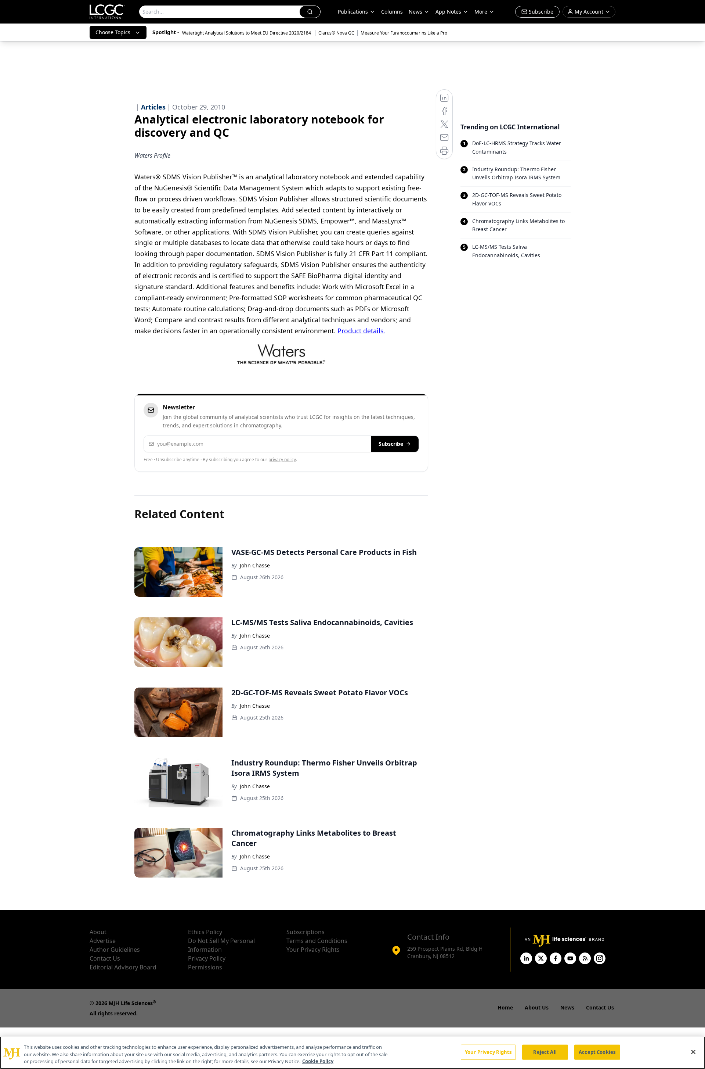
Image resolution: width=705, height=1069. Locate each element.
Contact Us (105, 958)
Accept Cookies (597, 1051)
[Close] (693, 1052)
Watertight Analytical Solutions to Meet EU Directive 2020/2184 (247, 33)
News (415, 11)
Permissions (205, 967)
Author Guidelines (115, 950)
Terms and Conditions (316, 941)
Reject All (544, 1051)
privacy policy (282, 459)
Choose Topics (112, 32)
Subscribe (391, 443)
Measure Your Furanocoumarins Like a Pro (404, 33)
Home (505, 1007)
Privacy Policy (206, 958)
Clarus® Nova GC (336, 33)
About (98, 932)
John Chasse (255, 565)
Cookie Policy (317, 1061)
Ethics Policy (205, 932)
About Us (537, 1007)
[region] (352, 1052)
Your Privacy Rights (313, 950)
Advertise (103, 941)
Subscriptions (305, 932)
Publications (353, 11)
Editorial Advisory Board (123, 967)
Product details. (361, 330)
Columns (392, 11)
